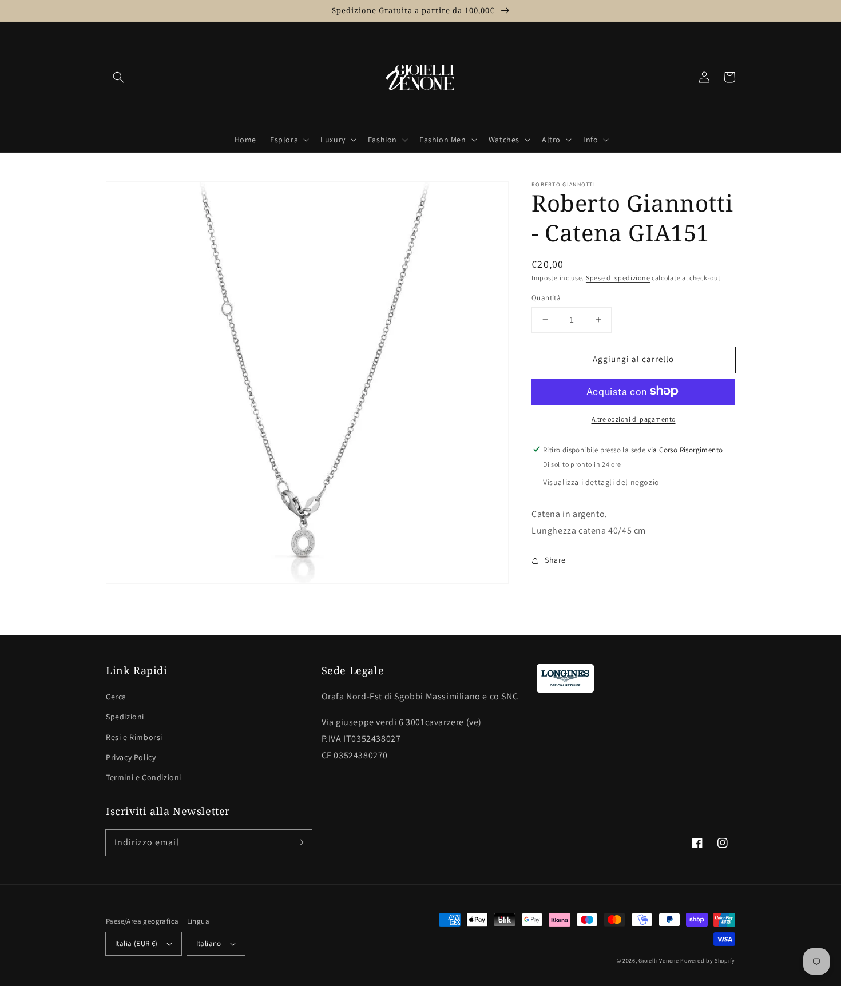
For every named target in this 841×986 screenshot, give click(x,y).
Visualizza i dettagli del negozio (601, 481)
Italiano (208, 943)
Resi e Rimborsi (134, 737)
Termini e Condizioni (143, 777)
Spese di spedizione (618, 277)
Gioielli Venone (658, 960)
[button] (118, 77)
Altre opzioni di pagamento (634, 418)
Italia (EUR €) (136, 943)
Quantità (546, 298)
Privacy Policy (131, 757)
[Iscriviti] (299, 842)
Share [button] (555, 560)
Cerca (116, 696)
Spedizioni (125, 716)
